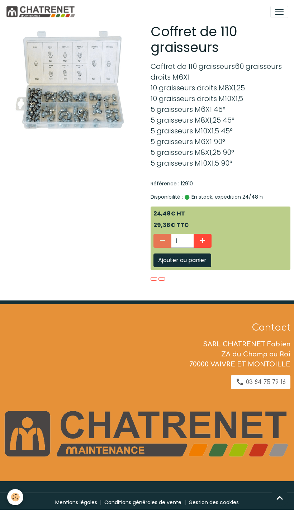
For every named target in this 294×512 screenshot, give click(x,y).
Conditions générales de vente (142, 502)
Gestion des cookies (214, 502)
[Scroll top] (280, 498)
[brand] (42, 12)
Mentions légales (76, 502)
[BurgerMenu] (279, 12)
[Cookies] (15, 497)
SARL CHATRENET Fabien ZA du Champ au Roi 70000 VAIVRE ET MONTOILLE (239, 354)
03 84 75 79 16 (265, 382)
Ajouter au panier (182, 260)
